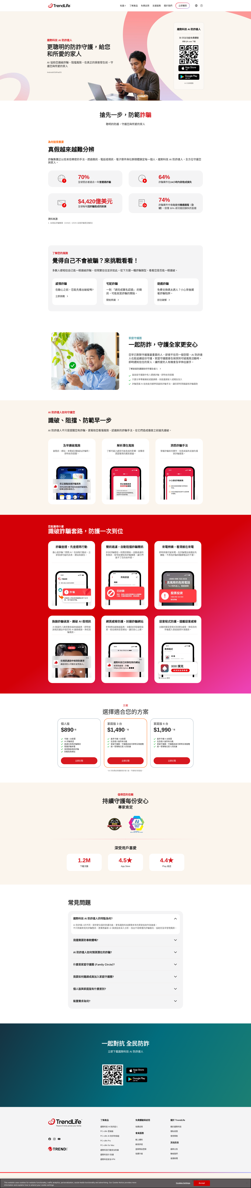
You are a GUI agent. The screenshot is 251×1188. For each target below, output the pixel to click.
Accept (202, 1183)
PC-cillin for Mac (107, 1145)
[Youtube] (59, 1139)
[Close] (247, 1183)
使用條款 (174, 1136)
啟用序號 (139, 1144)
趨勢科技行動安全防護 (109, 1150)
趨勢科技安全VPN (107, 1159)
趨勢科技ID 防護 (107, 1154)
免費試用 (145, 5)
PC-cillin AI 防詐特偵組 (109, 1136)
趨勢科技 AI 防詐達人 (109, 1126)
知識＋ (123, 5)
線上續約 (139, 1139)
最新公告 (174, 1149)
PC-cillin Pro (105, 1140)
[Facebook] (49, 1139)
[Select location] (196, 5)
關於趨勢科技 (175, 1126)
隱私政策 (174, 1131)
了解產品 (133, 5)
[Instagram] (54, 1139)
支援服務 (156, 5)
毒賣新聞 (174, 1158)
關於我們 (168, 5)
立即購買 (182, 5)
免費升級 (139, 1153)
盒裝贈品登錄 (140, 1149)
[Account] (201, 5)
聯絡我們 (174, 1153)
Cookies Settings (183, 1183)
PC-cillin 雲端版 (106, 1131)
